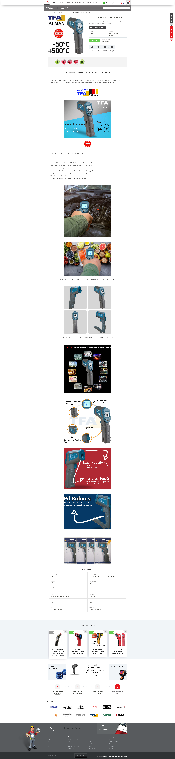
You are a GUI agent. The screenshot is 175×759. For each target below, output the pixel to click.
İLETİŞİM (95, 2)
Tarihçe (49, 741)
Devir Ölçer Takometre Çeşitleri (74, 739)
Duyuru (49, 744)
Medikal (110, 739)
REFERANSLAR (78, 2)
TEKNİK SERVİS (83, 8)
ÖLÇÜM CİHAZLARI (63, 8)
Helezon (90, 741)
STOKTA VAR (71, 632)
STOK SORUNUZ (51, 632)
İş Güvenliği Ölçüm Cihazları (114, 743)
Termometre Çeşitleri (72, 744)
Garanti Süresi (101, 31)
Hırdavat (110, 744)
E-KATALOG (92, 8)
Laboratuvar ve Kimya (113, 746)
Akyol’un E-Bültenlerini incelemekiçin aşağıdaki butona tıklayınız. (106, 728)
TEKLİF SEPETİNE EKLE (99, 27)
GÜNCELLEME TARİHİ (106, 39)
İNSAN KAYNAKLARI (87, 2)
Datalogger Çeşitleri (72, 748)
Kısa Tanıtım (50, 739)
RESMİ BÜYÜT (51, 55)
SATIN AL (74, 8)
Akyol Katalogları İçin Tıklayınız (117, 692)
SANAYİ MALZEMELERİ (50, 8)
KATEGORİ (111, 31)
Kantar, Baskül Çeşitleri (72, 743)
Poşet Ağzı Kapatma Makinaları (94, 744)
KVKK (48, 746)
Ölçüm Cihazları (54, 12)
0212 (116, 3)
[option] (58, 645)
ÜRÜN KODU (91, 31)
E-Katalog (111, 737)
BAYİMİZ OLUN (70, 2)
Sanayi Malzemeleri (93, 737)
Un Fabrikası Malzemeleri (93, 748)
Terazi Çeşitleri (71, 741)
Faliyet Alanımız (50, 743)
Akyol (48, 12)
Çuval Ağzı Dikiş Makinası (93, 743)
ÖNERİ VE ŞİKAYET (171, 32)
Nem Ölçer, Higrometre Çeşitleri (74, 746)
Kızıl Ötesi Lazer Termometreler (65, 12)
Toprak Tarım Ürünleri (113, 741)
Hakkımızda (50, 737)
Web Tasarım (99, 756)
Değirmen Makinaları (93, 739)
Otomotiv (111, 748)
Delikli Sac (90, 746)
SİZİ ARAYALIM (171, 18)
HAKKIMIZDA (62, 2)
